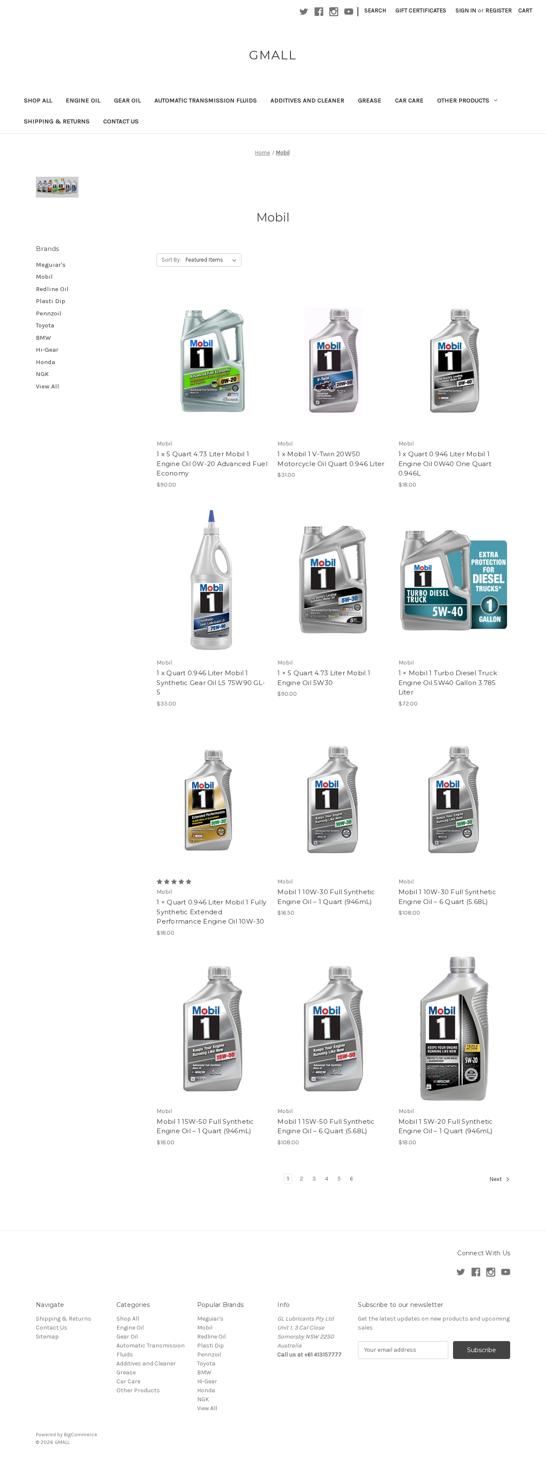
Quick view (211, 346)
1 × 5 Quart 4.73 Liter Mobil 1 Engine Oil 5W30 (323, 678)
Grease (369, 100)
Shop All (38, 100)
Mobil (44, 276)
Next (496, 1179)
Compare (210, 361)
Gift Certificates (420, 10)
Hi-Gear (47, 349)
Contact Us (121, 121)
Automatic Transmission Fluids (205, 100)
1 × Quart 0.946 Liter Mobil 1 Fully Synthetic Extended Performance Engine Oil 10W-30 (211, 911)
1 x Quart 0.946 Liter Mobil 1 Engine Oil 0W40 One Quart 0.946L (444, 463)
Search (375, 10)
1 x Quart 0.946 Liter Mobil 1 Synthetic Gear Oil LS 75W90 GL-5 (211, 682)
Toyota (45, 325)
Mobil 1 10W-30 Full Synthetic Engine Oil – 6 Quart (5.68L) (447, 897)
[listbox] (212, 260)
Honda (45, 362)
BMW (43, 337)
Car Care (409, 100)
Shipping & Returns (57, 121)
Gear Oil (127, 100)
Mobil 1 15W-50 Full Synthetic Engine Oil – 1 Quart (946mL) (205, 1126)
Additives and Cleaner (307, 100)
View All (47, 386)
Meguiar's (51, 264)
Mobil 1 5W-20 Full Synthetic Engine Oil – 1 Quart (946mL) (445, 1126)
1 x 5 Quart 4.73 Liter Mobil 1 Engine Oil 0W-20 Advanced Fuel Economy (212, 463)
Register (498, 10)
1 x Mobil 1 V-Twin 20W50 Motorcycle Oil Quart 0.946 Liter (330, 459)
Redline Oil (52, 289)
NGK (42, 374)
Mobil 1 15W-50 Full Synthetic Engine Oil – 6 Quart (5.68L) (326, 1126)
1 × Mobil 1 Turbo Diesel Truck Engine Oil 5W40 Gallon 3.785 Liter (447, 682)
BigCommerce (80, 1435)
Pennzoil (48, 313)
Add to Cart (213, 376)
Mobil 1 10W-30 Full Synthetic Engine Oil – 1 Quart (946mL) (326, 897)
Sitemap (47, 1336)
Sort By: (171, 260)
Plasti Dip (50, 301)
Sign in (466, 10)
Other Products (463, 100)
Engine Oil (83, 100)
